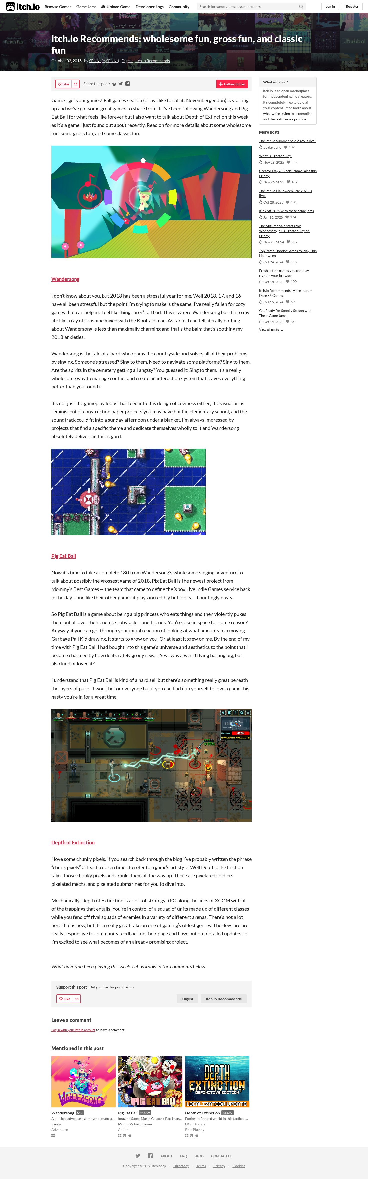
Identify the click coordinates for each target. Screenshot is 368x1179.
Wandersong (62, 1112)
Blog (199, 1156)
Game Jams (86, 6)
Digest (127, 60)
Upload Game (119, 6)
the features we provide (288, 119)
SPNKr (95, 60)
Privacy (219, 1166)
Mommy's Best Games (135, 1124)
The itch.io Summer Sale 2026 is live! (287, 141)
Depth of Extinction (202, 1112)
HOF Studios (195, 1124)
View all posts (269, 330)
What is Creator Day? (275, 156)
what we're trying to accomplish (287, 113)
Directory (181, 1166)
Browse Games (58, 6)
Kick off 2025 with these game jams (286, 211)
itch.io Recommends (152, 60)
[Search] (301, 6)
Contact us (222, 1156)
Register (352, 6)
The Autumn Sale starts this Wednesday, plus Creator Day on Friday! (284, 231)
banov (56, 1124)
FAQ (183, 1156)
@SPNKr (110, 60)
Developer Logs (150, 6)
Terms (201, 1166)
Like (65, 84)
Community (179, 6)
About (166, 1156)
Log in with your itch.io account (73, 1030)
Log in (330, 6)
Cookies (239, 1166)
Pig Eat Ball (127, 1112)
